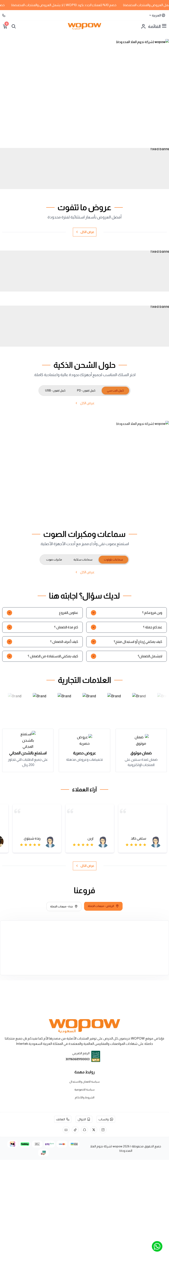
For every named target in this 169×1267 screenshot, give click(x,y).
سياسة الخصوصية (84, 1089)
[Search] (13, 26)
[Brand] (14, 701)
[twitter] (93, 1129)
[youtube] (66, 1129)
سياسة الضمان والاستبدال (84, 1081)
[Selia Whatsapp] (157, 1246)
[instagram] (103, 1129)
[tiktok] (75, 1129)
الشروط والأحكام (84, 1097)
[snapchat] (84, 1129)
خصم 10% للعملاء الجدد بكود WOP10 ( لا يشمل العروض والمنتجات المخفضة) (74, 5)
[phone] (4, 15)
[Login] (143, 26)
